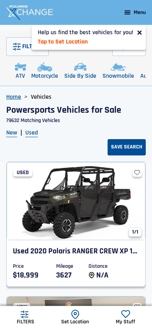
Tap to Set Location (63, 42)
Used (31, 133)
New (11, 133)
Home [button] (13, 97)
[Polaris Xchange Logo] (29, 12)
